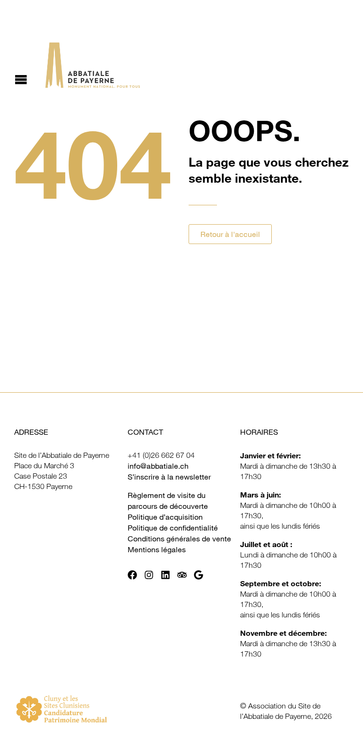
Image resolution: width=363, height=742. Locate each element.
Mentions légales (157, 549)
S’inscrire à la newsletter (169, 476)
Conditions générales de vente (179, 538)
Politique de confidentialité (173, 527)
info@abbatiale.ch (158, 466)
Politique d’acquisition (165, 517)
